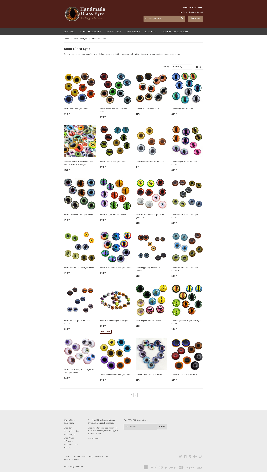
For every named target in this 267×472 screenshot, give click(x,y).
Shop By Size (132, 32)
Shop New (69, 32)
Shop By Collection (89, 32)
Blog (91, 456)
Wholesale (99, 456)
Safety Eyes (151, 32)
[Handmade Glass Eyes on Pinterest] (189, 457)
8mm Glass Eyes (80, 39)
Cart (197, 18)
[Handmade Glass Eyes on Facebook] (185, 457)
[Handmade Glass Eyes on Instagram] (200, 457)
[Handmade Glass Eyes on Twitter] (180, 457)
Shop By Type (112, 32)
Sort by (166, 67)
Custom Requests (79, 456)
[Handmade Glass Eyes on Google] (195, 457)
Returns (67, 459)
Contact (67, 456)
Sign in (182, 12)
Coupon (75, 459)
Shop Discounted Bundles (174, 32)
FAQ (107, 456)
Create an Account (196, 12)
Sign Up (162, 427)
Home (66, 39)
